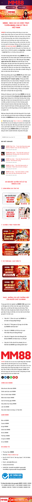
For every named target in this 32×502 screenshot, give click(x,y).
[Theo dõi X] (2, 377)
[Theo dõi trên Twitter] (5, 377)
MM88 (3, 361)
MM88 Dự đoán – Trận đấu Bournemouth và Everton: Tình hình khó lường (18, 159)
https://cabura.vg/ (18, 121)
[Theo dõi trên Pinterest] (14, 377)
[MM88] (16, 3)
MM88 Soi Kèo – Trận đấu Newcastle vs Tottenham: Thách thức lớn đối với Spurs (17, 166)
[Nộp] (29, 137)
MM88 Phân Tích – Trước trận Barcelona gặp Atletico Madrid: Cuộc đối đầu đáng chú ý (18, 147)
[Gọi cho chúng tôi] (11, 377)
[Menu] (2, 3)
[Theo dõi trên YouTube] (16, 377)
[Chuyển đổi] (2, 318)
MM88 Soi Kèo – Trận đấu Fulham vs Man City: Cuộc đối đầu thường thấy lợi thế (17, 172)
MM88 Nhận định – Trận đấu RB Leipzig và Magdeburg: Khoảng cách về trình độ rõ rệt (17, 153)
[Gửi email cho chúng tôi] (8, 377)
